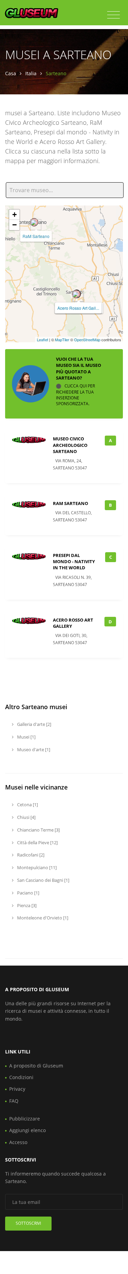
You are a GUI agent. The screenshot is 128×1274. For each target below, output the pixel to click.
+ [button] (14, 214)
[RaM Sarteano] (34, 222)
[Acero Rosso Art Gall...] (76, 294)
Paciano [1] (27, 893)
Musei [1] (25, 737)
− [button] (14, 225)
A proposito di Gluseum (36, 1065)
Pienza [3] (26, 905)
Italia (31, 73)
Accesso (18, 1142)
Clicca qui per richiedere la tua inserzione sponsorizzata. (75, 394)
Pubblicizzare (24, 1118)
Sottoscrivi (28, 1223)
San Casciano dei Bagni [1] (42, 880)
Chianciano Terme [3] (38, 830)
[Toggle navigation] (113, 15)
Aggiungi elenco (27, 1130)
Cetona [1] (27, 804)
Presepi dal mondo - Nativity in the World (74, 561)
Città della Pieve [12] (37, 842)
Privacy (17, 1089)
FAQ (13, 1101)
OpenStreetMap (87, 339)
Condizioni (21, 1077)
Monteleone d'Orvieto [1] (42, 918)
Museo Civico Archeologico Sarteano (70, 445)
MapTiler (62, 339)
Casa (10, 73)
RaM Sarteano (36, 236)
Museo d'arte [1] (33, 749)
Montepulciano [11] (36, 867)
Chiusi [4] (25, 817)
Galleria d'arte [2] (33, 724)
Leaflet (42, 339)
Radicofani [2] (30, 855)
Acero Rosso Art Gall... (78, 308)
